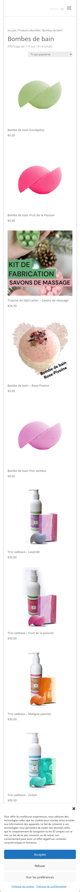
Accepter (40, 854)
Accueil (12, 30)
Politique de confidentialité (51, 886)
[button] (74, 809)
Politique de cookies (23, 886)
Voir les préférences (40, 877)
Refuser (40, 866)
